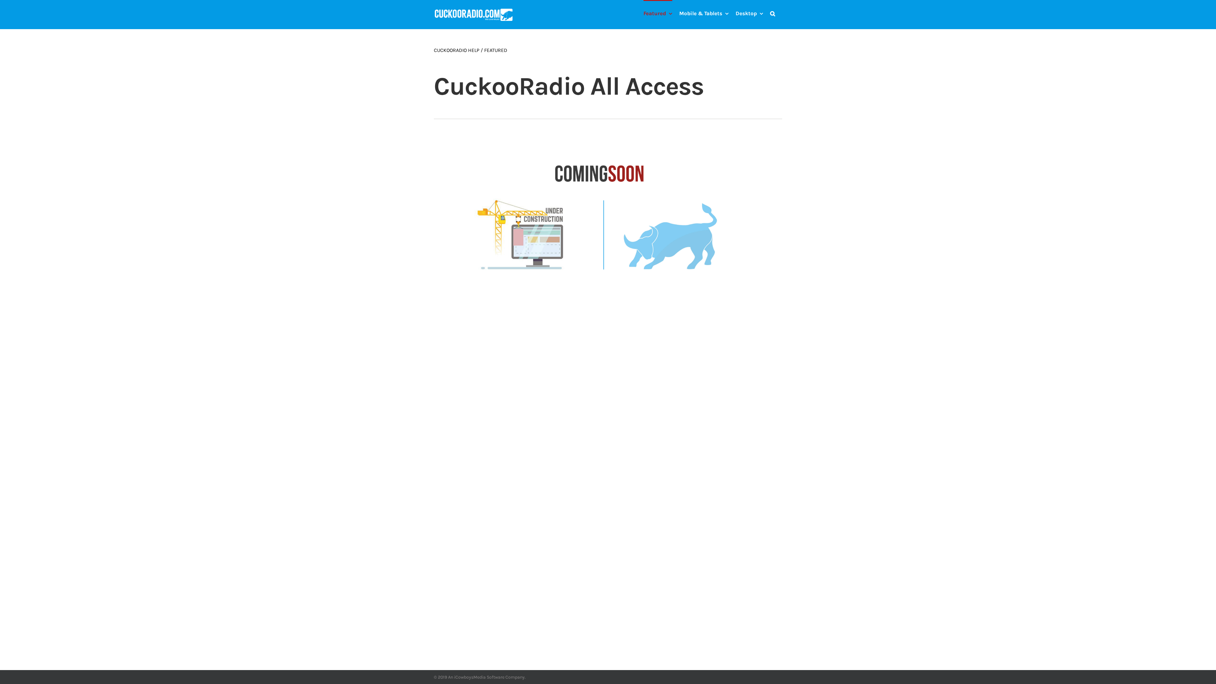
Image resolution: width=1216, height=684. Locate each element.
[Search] (772, 13)
